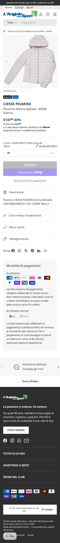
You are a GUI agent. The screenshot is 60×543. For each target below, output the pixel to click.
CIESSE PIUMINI (17, 103)
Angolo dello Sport (18, 521)
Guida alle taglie (48, 145)
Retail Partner (23, 527)
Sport (30, 7)
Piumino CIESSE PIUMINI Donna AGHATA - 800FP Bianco (30, 31)
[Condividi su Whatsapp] (19, 250)
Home (8, 7)
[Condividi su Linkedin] (39, 250)
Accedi (30, 535)
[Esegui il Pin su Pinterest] (32, 250)
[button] (47, 14)
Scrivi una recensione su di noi (24, 509)
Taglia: (6, 146)
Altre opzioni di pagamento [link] (30, 180)
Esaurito (30, 164)
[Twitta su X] (26, 250)
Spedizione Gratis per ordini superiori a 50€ (30, 2)
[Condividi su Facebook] (13, 250)
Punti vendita (16, 430)
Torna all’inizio (30, 381)
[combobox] (30, 22)
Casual (19, 7)
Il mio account (18, 535)
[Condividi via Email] (45, 250)
